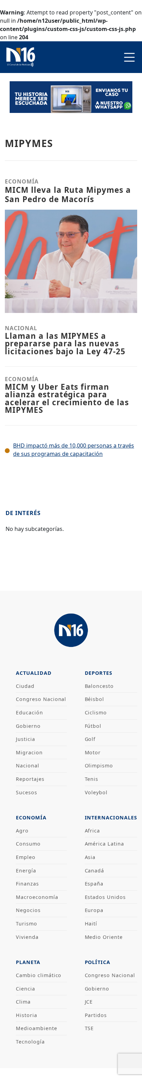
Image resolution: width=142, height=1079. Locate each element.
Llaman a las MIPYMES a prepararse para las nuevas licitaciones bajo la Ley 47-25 (65, 344)
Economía (31, 817)
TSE (89, 1028)
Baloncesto (99, 686)
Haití (91, 923)
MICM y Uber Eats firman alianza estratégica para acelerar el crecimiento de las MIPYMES (67, 398)
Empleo (26, 857)
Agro (22, 830)
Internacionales (111, 817)
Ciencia (25, 988)
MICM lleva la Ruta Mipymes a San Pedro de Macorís (68, 195)
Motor (93, 752)
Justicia (25, 739)
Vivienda (27, 937)
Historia (26, 1015)
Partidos (96, 1015)
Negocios (28, 910)
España (94, 883)
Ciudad (25, 686)
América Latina (104, 843)
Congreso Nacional (41, 699)
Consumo (28, 843)
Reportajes (30, 779)
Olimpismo (99, 765)
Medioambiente (36, 1028)
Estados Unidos (105, 897)
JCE (89, 1001)
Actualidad (34, 673)
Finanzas (27, 883)
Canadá (94, 870)
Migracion (29, 752)
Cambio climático (38, 975)
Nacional (27, 765)
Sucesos (26, 792)
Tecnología (30, 1041)
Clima (23, 1001)
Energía (26, 870)
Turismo (26, 923)
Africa (92, 830)
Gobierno (28, 726)
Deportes (99, 673)
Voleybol (96, 792)
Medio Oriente (104, 937)
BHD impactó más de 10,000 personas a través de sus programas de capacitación (73, 450)
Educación (29, 712)
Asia (90, 857)
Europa (94, 910)
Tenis (92, 779)
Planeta (28, 962)
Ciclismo (96, 712)
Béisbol (94, 699)
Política (98, 962)
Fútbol (93, 726)
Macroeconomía (37, 897)
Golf (90, 739)
